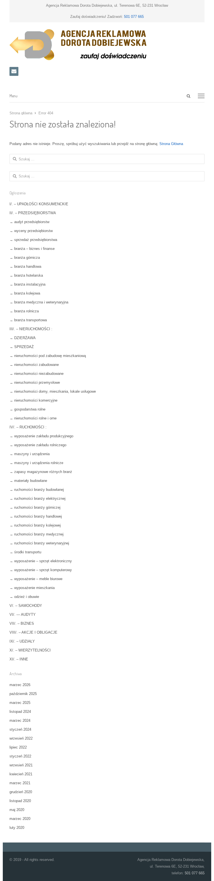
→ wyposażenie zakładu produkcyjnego (41, 436)
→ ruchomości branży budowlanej (36, 489)
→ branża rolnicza (24, 311)
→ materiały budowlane (28, 481)
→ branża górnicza (24, 257)
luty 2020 (16, 828)
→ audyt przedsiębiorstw (29, 222)
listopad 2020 (20, 801)
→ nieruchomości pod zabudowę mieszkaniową (47, 356)
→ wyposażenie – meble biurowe (35, 579)
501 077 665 (134, 17)
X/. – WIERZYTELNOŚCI (30, 650)
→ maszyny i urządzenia (29, 454)
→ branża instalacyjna (27, 284)
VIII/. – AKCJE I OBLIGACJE (33, 632)
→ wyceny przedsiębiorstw (31, 231)
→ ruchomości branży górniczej (34, 507)
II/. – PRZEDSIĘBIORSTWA (32, 213)
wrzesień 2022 (21, 738)
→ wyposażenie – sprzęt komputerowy (40, 570)
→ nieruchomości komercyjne (33, 400)
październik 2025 (23, 694)
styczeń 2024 (20, 729)
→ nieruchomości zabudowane (34, 365)
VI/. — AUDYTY (22, 614)
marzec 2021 (19, 783)
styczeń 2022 (20, 756)
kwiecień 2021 (20, 774)
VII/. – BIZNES (21, 623)
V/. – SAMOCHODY (25, 606)
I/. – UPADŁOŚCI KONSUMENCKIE (38, 204)
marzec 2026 (19, 685)
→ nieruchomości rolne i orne (33, 418)
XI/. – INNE (18, 659)
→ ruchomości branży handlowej (35, 516)
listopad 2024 (20, 711)
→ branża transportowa (28, 320)
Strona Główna (171, 144)
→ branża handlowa (25, 266)
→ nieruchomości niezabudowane (36, 373)
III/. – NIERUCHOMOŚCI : (30, 329)
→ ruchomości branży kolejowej (35, 525)
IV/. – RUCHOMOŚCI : (28, 427)
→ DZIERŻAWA (22, 338)
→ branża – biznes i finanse (32, 249)
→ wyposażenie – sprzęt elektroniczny (40, 561)
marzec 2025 (19, 703)
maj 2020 (16, 810)
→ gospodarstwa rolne (27, 409)
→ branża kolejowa (24, 293)
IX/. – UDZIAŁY (22, 641)
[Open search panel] (188, 96)
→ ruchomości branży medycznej (36, 534)
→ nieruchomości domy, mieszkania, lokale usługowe (52, 391)
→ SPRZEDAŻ (21, 347)
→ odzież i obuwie (24, 597)
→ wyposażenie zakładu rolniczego (37, 445)
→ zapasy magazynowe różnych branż (40, 472)
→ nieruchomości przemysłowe (34, 382)
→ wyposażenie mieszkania (32, 588)
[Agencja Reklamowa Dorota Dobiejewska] (107, 44)
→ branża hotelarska (26, 275)
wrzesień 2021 (21, 765)
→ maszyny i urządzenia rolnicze (36, 463)
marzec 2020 (19, 819)
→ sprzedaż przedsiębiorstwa (33, 240)
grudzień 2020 (20, 792)
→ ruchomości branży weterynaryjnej (39, 543)
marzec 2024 (19, 720)
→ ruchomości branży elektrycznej (37, 498)
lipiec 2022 (18, 747)
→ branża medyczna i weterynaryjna (38, 302)
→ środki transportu (25, 552)
